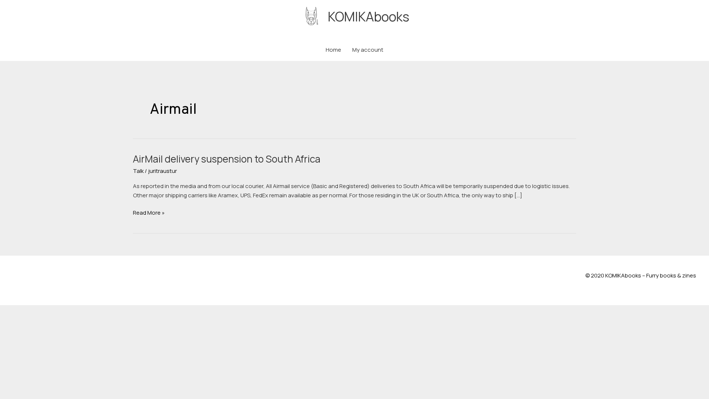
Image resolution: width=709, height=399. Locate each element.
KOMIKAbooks (368, 16)
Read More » (149, 213)
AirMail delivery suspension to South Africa (227, 159)
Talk (138, 171)
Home (333, 50)
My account (367, 50)
